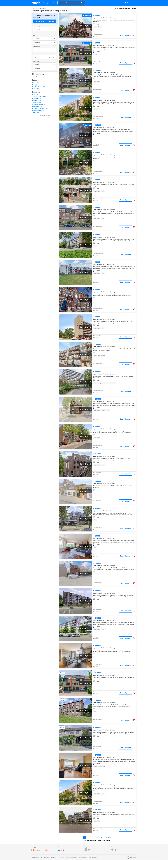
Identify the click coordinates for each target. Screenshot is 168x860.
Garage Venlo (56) (36, 112)
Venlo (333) (35, 95)
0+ (35, 50)
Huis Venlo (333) (36, 98)
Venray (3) (35, 85)
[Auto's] (63, 850)
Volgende (108, 837)
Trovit (33, 8)
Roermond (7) (35, 83)
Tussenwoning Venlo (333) (39, 96)
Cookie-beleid (61, 857)
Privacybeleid (53, 857)
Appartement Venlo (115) (38, 104)
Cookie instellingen (92, 857)
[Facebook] (86, 850)
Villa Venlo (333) (36, 102)
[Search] (82, 3)
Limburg (38, 8)
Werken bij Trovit (41, 857)
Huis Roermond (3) (37, 88)
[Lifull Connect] (39, 850)
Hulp (47, 857)
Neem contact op (83, 857)
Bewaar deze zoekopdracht (45, 21)
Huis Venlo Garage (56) (38, 110)
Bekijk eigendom (125, 35)
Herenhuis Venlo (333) (37, 100)
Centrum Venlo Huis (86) (38, 106)
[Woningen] (59, 850)
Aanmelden (131, 3)
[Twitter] (89, 850)
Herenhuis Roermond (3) (38, 87)
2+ (44, 50)
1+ (40, 50)
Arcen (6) (34, 77)
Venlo (44, 8)
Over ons (33, 857)
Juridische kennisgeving (71, 857)
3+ (49, 50)
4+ (54, 50)
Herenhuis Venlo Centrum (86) (40, 108)
